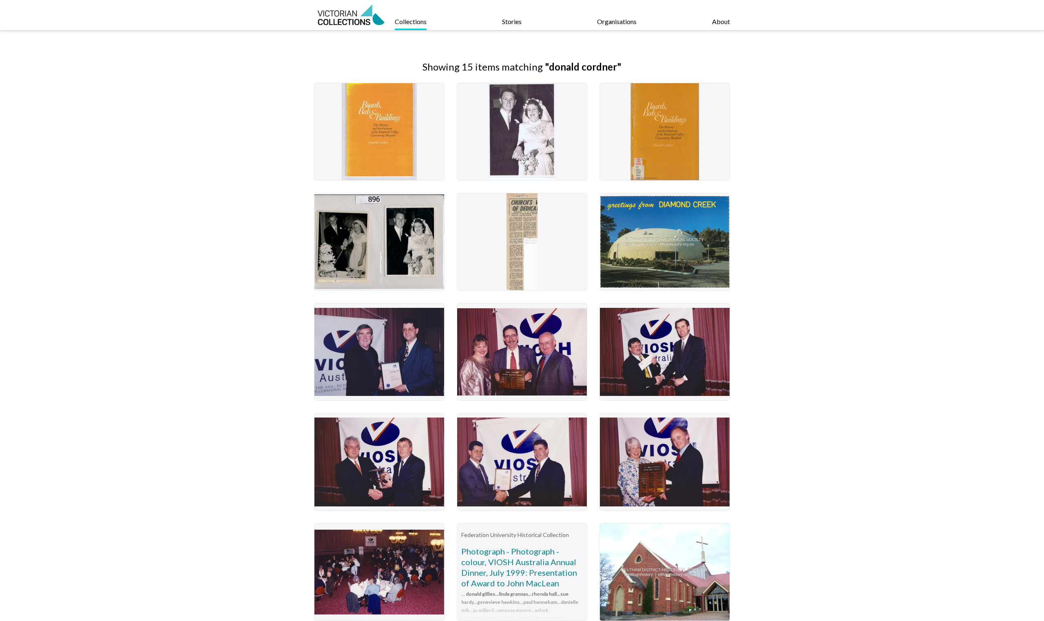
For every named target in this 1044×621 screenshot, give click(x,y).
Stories (512, 21)
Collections (411, 21)
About (721, 21)
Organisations (617, 21)
